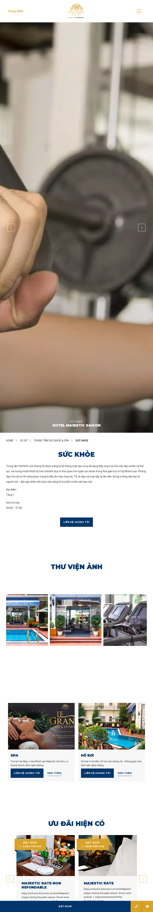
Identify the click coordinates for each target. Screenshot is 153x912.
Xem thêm (54, 773)
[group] (76, 227)
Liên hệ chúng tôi (76, 522)
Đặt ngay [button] (65, 906)
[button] (15, 11)
